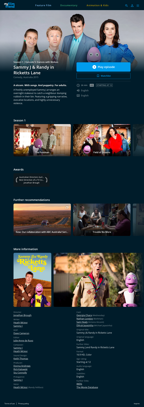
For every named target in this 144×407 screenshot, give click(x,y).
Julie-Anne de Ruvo (23, 340)
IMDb (79, 383)
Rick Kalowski (20, 369)
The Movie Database (87, 387)
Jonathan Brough (23, 315)
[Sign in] (132, 5)
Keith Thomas (21, 358)
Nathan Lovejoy (84, 318)
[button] (138, 5)
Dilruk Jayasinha (84, 325)
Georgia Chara (84, 315)
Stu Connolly (20, 372)
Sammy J (18, 326)
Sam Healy (82, 322)
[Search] (126, 5)
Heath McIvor (21, 322)
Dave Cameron (21, 333)
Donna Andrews (22, 365)
